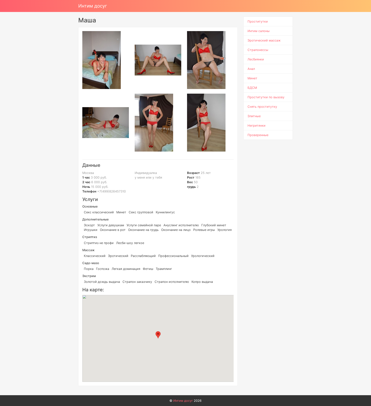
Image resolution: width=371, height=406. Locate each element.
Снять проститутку (262, 106)
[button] (158, 334)
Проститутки (258, 21)
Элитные (254, 116)
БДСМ (252, 88)
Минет (252, 78)
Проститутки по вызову (266, 97)
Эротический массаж (264, 40)
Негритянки (256, 125)
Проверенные (258, 135)
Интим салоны (259, 31)
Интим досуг (92, 6)
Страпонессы (258, 50)
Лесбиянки (256, 59)
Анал (251, 69)
